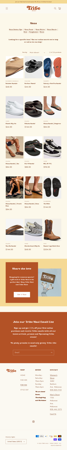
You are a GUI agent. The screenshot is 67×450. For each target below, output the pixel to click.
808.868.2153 (56, 390)
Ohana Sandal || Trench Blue (14, 205)
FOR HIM (23, 385)
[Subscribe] (51, 352)
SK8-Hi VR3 (48, 164)
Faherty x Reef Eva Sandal (52, 83)
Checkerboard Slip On (32, 246)
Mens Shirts (40, 29)
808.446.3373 (56, 409)
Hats (25, 32)
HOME (22, 375)
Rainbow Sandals (11, 83)
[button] (6, 8)
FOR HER (23, 380)
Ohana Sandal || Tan (12, 164)
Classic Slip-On (11, 123)
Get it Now (21, 294)
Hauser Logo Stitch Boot (52, 246)
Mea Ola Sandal (11, 246)
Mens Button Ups (15, 29)
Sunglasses (33, 32)
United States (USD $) (15, 441)
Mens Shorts (52, 29)
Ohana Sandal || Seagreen (52, 123)
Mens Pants (28, 29)
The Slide (47, 204)
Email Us (53, 414)
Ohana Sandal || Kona (32, 204)
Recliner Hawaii (30, 83)
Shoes (42, 32)
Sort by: (25, 52)
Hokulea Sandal (30, 123)
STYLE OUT (24, 390)
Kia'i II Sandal (29, 164)
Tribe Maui (45, 443)
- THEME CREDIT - (54, 443)
